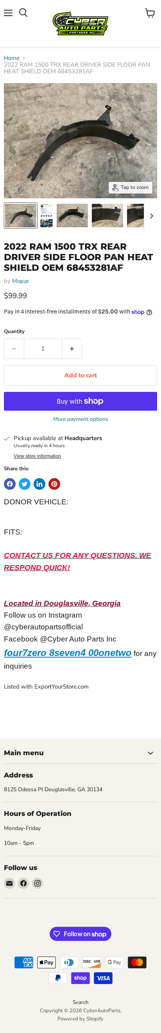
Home (12, 58)
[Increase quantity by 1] (72, 349)
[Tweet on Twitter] (24, 484)
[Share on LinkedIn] (39, 484)
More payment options (80, 419)
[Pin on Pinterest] (54, 484)
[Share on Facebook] (10, 484)
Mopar (20, 281)
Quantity (14, 332)
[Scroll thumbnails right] (150, 215)
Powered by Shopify (80, 1018)
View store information (37, 456)
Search (80, 1002)
